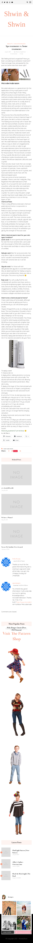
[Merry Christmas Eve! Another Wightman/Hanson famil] (9, 923)
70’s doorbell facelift (7, 488)
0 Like (21, 54)
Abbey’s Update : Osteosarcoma (17, 863)
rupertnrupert (16, 583)
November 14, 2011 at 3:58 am (20, 585)
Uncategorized (20, 43)
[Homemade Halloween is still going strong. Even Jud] (24, 923)
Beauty (10, 43)
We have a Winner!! (7, 517)
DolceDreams (16, 559)
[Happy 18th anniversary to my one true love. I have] (9, 908)
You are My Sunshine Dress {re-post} (12, 547)
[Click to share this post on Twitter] (12, 451)
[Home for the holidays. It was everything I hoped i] (24, 908)
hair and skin (8, 448)
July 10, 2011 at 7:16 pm (19, 561)
